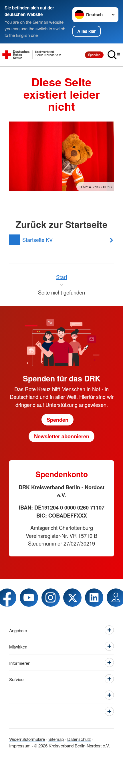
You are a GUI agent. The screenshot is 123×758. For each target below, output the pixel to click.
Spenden (94, 54)
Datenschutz (79, 739)
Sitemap (56, 739)
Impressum (20, 745)
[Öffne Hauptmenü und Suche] (114, 55)
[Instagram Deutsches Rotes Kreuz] (50, 597)
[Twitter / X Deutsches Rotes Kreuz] (72, 597)
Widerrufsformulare (27, 739)
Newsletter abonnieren (61, 436)
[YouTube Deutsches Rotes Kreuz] (29, 597)
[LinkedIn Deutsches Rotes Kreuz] (94, 597)
